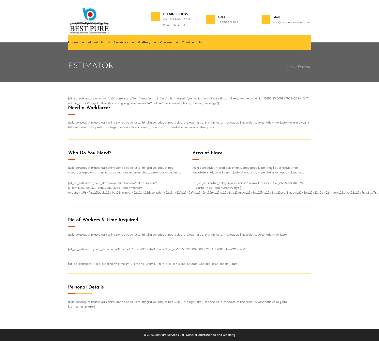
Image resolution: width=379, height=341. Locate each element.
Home (290, 67)
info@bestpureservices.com (291, 22)
